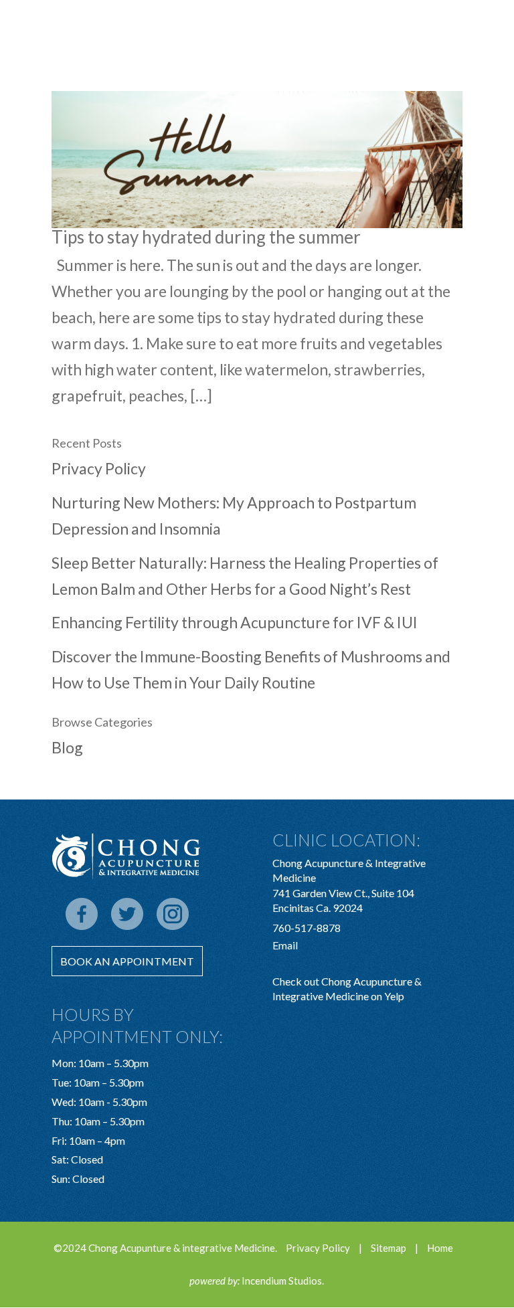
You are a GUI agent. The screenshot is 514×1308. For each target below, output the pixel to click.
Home (440, 1248)
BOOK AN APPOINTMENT (127, 961)
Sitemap (388, 1248)
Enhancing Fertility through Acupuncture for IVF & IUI (235, 622)
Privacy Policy (99, 468)
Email (285, 945)
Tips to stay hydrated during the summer (206, 237)
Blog (67, 747)
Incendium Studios (282, 1281)
